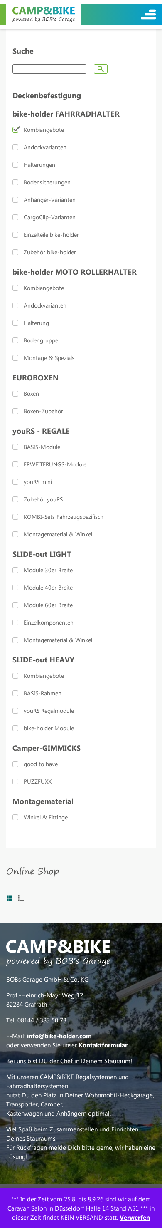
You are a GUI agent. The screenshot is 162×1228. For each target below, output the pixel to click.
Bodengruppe (41, 340)
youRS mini (38, 482)
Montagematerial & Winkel (58, 534)
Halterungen (39, 165)
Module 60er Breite (48, 605)
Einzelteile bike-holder (51, 234)
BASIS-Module (42, 447)
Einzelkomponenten (49, 622)
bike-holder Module (49, 728)
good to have (41, 764)
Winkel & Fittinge (46, 817)
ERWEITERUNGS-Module (55, 464)
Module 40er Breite (48, 587)
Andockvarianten (45, 147)
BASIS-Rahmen (42, 693)
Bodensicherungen (47, 182)
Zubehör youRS (43, 499)
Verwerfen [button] (135, 1217)
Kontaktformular (103, 1045)
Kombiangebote (44, 130)
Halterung (36, 323)
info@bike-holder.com (59, 1036)
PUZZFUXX (38, 781)
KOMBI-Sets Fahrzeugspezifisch (63, 517)
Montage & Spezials (49, 358)
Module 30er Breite (48, 570)
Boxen (31, 393)
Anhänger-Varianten (50, 199)
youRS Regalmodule (49, 710)
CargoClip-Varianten (50, 217)
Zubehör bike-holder (50, 252)
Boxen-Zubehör (43, 411)
